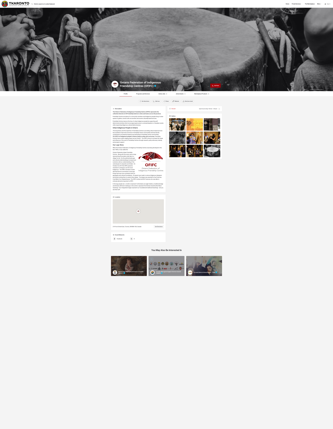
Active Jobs (163, 94)
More (318, 4)
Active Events (180, 94)
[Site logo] (15, 3)
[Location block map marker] (138, 211)
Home (287, 4)
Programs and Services (143, 94)
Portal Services (296, 4)
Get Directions (159, 226)
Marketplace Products (201, 94)
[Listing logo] (114, 84)
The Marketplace (310, 4)
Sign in (328, 4)
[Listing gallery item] (177, 124)
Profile (126, 94)
